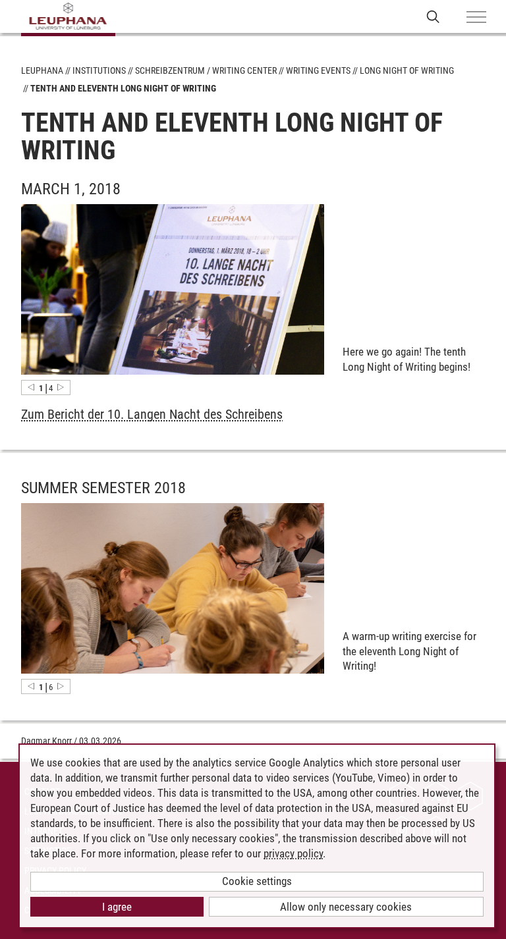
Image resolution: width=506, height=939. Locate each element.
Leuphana (42, 70)
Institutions (99, 70)
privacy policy (293, 853)
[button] (31, 387)
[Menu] (476, 18)
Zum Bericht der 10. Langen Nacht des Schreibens (152, 414)
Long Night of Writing (407, 70)
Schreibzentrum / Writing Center (206, 70)
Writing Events (318, 70)
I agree (117, 906)
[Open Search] (433, 16)
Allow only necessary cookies (346, 906)
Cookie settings (257, 881)
